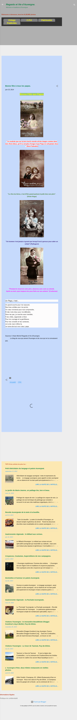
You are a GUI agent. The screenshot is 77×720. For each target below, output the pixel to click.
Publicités (12, 23)
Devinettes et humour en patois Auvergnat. (22, 578)
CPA (19, 382)
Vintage (11, 20)
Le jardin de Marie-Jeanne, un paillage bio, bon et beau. (27, 490)
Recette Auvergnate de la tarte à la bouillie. (22, 512)
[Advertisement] (69, 40)
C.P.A (29, 20)
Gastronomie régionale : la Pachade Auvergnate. (24, 600)
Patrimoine (46, 20)
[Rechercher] (74, 5)
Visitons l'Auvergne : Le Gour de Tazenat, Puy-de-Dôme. (27, 646)
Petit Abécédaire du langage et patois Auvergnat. (24, 468)
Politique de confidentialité (9, 698)
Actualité (13, 382)
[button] (57, 86)
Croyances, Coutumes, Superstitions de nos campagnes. (28, 556)
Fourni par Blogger (39, 702)
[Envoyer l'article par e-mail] (10, 378)
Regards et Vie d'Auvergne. (20, 4)
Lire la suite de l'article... (46, 484)
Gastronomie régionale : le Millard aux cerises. (24, 534)
